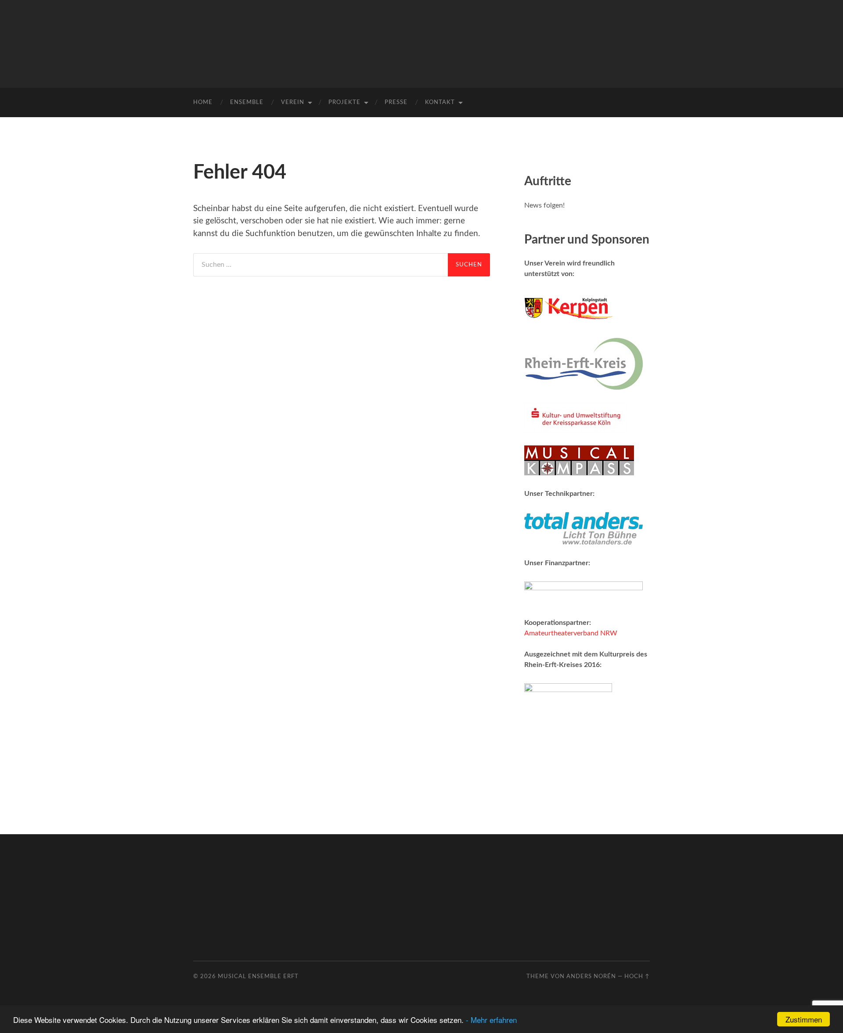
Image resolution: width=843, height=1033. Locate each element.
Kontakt (440, 102)
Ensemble (246, 102)
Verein (292, 102)
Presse (396, 102)
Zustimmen (803, 1019)
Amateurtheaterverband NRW (570, 633)
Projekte (344, 102)
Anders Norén (591, 976)
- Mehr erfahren (491, 1019)
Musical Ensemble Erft (258, 976)
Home (203, 102)
